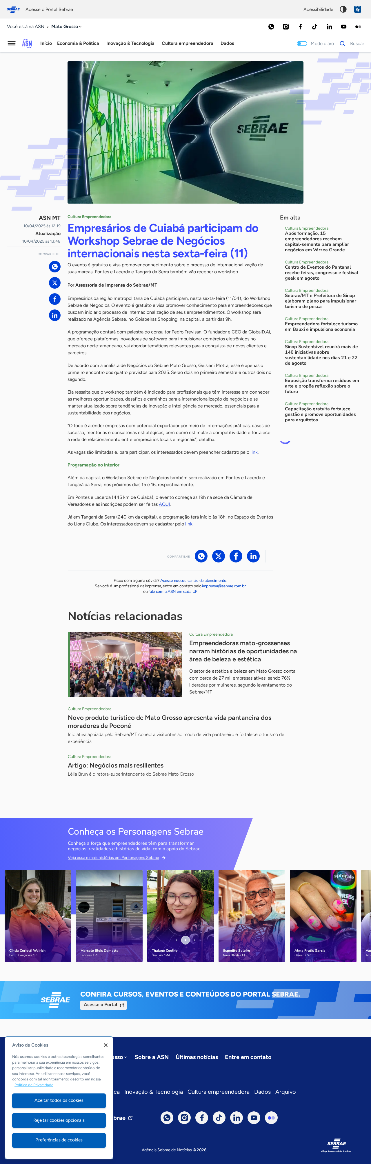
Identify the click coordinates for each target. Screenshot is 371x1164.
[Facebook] (300, 26)
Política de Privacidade (33, 1085)
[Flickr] (358, 26)
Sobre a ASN (152, 1057)
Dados (262, 1091)
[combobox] (67, 26)
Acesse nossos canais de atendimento (193, 580)
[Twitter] (55, 283)
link (254, 452)
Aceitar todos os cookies (58, 1100)
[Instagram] (286, 26)
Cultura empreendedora (219, 1091)
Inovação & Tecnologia (153, 1091)
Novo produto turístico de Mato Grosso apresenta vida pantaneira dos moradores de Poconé (169, 722)
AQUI (164, 504)
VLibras (357, 9)
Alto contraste (343, 9)
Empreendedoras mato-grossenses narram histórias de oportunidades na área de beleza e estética (243, 651)
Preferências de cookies (58, 1140)
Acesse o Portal (100, 1004)
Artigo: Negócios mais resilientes (115, 765)
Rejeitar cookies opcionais (59, 1120)
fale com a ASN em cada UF (172, 591)
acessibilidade (318, 9)
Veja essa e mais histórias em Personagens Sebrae (113, 857)
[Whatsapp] (271, 26)
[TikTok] (315, 26)
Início (46, 43)
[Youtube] (344, 26)
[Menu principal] (11, 43)
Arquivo (285, 1091)
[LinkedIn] (329, 26)
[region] (59, 1097)
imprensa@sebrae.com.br (224, 586)
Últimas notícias (197, 1057)
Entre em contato (248, 1057)
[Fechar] (105, 1045)
